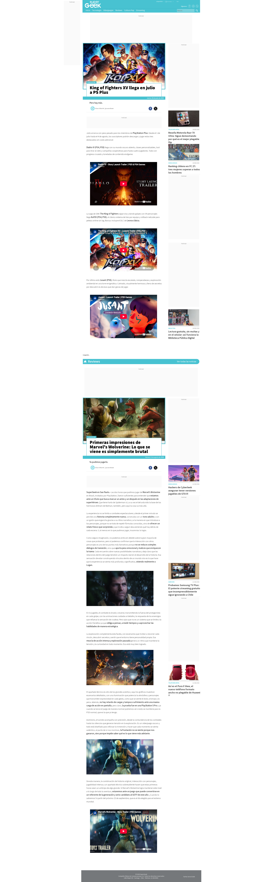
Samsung (171, 582)
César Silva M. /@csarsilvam (104, 108)
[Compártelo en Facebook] (150, 108)
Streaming (140, 10)
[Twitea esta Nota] (155, 108)
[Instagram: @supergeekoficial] (193, 6)
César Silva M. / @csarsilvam (104, 468)
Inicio (88, 10)
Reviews (118, 10)
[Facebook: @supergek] (189, 6)
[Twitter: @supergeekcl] (197, 6)
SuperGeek (143, 874)
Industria (171, 328)
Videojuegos (108, 10)
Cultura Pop (129, 10)
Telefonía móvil (173, 129)
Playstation (91, 82)
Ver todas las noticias (186, 361)
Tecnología (96, 10)
